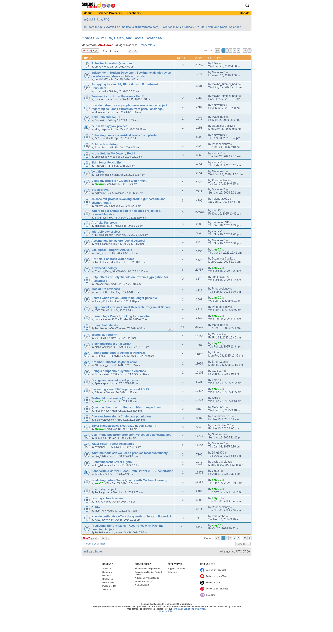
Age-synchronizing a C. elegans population (121, 416)
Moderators (148, 45)
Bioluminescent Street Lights (111, 462)
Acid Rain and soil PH (106, 117)
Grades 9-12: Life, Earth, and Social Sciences (122, 38)
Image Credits (109, 586)
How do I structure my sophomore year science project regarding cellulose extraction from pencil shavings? (129, 107)
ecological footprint (104, 334)
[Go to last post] (220, 63)
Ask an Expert (142, 585)
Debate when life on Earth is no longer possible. (124, 298)
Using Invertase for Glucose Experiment (119, 180)
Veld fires (97, 171)
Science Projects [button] (109, 13)
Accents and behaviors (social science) (118, 240)
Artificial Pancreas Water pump (112, 259)
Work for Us (108, 582)
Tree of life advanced (105, 289)
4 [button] (234, 50)
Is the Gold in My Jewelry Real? (113, 153)
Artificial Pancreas (104, 222)
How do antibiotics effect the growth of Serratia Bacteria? (131, 516)
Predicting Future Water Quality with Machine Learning (129, 480)
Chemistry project (103, 489)
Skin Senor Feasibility (106, 162)
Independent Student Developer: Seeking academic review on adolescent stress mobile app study (131, 74)
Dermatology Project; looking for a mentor (120, 316)
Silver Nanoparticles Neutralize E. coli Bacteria (123, 425)
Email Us (210, 595)
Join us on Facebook (216, 570)
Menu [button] (87, 13)
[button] (247, 5)
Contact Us (107, 579)
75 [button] (245, 50)
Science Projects (143, 581)
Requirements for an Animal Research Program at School (130, 307)
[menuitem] (105, 19)
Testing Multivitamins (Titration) (113, 398)
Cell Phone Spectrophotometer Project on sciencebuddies (131, 434)
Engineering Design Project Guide (148, 573)
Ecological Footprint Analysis (111, 250)
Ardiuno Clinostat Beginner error (114, 362)
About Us (107, 568)
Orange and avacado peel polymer (114, 380)
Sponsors (107, 572)
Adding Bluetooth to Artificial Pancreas (118, 352)
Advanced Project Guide (147, 578)
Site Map (106, 589)
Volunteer (172, 572)
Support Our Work (176, 568)
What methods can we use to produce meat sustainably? (130, 453)
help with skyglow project (109, 126)
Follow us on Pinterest (217, 589)
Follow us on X (213, 582)
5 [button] (238, 50)
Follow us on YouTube (216, 576)
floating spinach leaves (107, 498)
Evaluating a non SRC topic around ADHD (120, 389)
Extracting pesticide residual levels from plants (124, 135)
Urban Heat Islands (104, 325)
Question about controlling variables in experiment (126, 407)
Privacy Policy (166, 611)
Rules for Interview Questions (112, 63)
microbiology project (105, 231)
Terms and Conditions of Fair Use (189, 609)
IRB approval (100, 189)
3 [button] (230, 50)
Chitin (95, 507)
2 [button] (227, 50)
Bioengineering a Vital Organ (111, 343)
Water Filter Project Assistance (112, 443)
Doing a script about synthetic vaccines (118, 371)
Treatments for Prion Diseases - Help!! (117, 96)
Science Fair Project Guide (148, 568)
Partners (106, 575)
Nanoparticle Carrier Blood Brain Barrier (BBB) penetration (132, 471)
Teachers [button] (133, 13)
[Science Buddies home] (100, 5)
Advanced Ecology (104, 268)
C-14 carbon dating (104, 144)
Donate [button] (244, 13)
